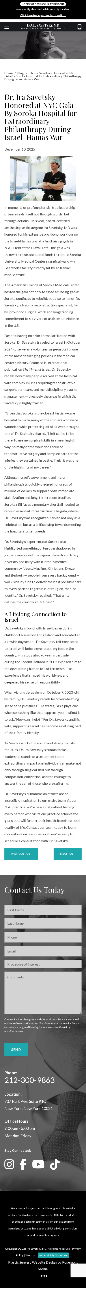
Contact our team (39, 827)
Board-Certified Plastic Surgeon (43, 27)
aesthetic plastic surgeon (23, 227)
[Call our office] (79, 27)
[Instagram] (12, 1164)
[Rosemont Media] (43, 1276)
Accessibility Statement (53, 1255)
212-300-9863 (29, 1079)
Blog (20, 73)
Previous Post (21, 853)
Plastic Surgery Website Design (32, 1262)
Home (8, 73)
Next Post (67, 853)
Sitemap (30, 1255)
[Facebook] (26, 1164)
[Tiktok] (55, 1164)
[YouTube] (41, 1164)
